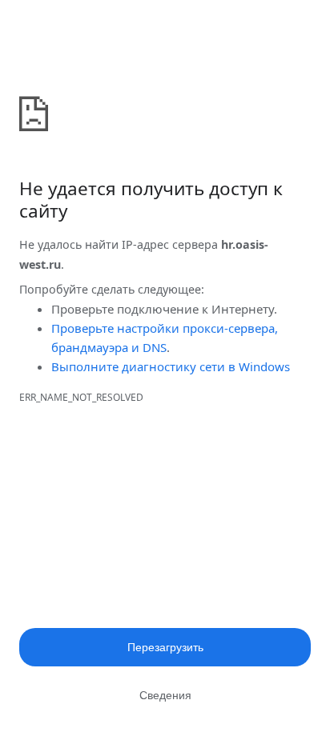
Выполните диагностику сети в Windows (170, 366)
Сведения (165, 695)
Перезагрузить (165, 647)
